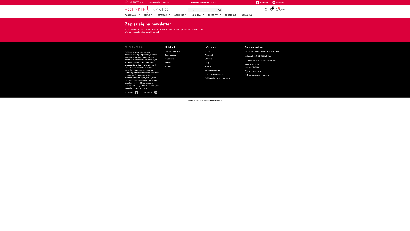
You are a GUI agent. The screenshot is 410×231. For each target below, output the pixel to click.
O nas (207, 51)
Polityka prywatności (214, 74)
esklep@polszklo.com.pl (159, 2)
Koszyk (168, 66)
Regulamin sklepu (212, 70)
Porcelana (130, 15)
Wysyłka (208, 59)
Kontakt (208, 66)
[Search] (219, 10)
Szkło (147, 15)
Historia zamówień (172, 51)
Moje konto (169, 59)
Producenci (246, 15)
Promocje (230, 15)
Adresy (168, 62)
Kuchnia (196, 15)
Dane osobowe (171, 55)
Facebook (264, 2)
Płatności (209, 55)
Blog (207, 62)
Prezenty (213, 15)
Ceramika (179, 15)
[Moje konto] (266, 9)
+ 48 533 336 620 (136, 2)
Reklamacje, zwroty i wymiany (217, 78)
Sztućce (162, 15)
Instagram (280, 2)
